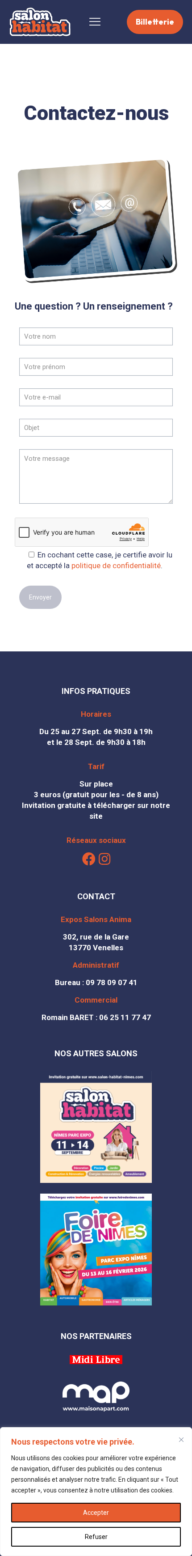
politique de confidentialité (116, 565)
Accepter (96, 1512)
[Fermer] (181, 1440)
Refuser (96, 1536)
